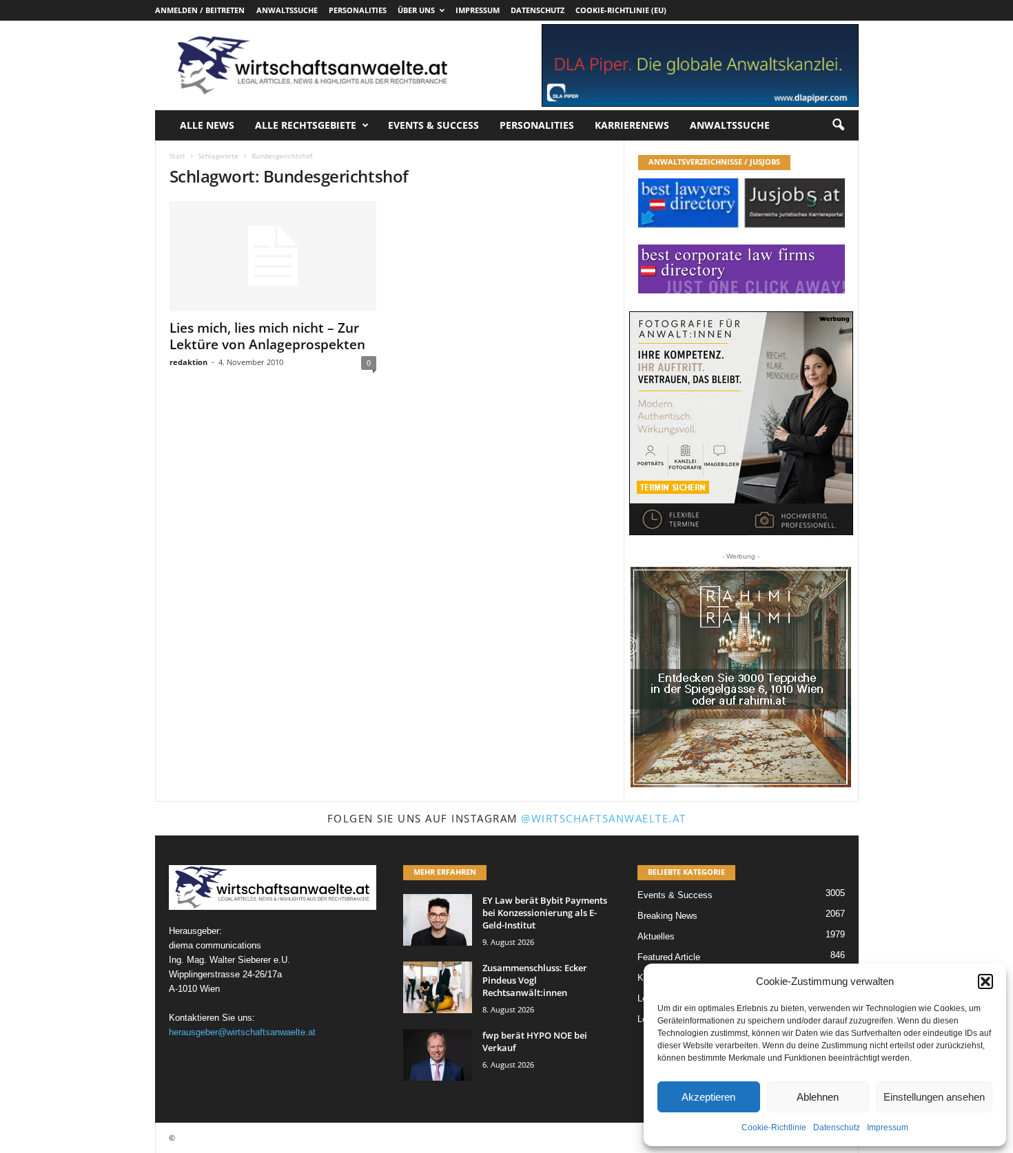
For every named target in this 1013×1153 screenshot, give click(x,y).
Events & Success (433, 125)
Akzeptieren (708, 1097)
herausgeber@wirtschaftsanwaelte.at (242, 1032)
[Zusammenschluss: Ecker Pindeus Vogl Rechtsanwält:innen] (437, 987)
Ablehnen (818, 1097)
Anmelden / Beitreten (200, 10)
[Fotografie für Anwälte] (741, 423)
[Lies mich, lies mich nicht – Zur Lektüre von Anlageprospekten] (273, 256)
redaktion (188, 362)
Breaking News (667, 916)
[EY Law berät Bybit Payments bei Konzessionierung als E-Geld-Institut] (437, 920)
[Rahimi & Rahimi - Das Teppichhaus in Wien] (741, 677)
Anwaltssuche (287, 10)
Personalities (358, 10)
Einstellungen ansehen (934, 1097)
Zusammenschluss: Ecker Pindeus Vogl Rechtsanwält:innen (534, 980)
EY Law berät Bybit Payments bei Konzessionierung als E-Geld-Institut (544, 912)
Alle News (207, 125)
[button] (985, 981)
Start (177, 155)
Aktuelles (656, 936)
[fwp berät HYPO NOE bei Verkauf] (437, 1055)
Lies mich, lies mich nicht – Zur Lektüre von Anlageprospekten (267, 336)
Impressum (887, 1127)
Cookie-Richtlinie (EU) (620, 10)
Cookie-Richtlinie (773, 1127)
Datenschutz (836, 1127)
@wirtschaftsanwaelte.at (603, 818)
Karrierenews (632, 125)
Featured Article (668, 957)
